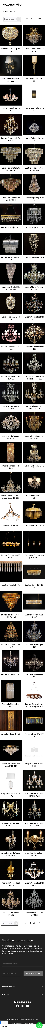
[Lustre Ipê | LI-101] (11, 512)
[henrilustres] (12, 4)
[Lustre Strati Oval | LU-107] (34, 602)
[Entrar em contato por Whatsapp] (39, 1025)
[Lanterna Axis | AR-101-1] (34, 95)
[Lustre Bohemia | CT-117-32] (34, 453)
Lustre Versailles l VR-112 (34, 675)
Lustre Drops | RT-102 (10, 227)
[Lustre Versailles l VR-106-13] (11, 363)
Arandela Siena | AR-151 (34, 79)
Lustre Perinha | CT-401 (11, 318)
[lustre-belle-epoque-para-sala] (34, 423)
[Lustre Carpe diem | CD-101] (11, 542)
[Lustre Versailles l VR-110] (34, 333)
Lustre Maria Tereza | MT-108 (34, 914)
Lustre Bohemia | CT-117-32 (34, 467)
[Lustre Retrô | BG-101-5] (11, 244)
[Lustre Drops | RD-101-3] (34, 214)
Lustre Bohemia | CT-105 (34, 497)
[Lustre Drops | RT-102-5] (11, 214)
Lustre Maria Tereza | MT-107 (11, 914)
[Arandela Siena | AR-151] (34, 65)
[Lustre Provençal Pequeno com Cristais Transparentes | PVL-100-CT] (11, 125)
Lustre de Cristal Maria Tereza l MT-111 (34, 377)
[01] (11, 482)
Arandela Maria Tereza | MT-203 (34, 824)
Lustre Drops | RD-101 (34, 227)
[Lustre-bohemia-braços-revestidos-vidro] (11, 661)
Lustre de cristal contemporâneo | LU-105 (10, 497)
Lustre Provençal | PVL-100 (10, 139)
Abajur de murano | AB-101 (10, 794)
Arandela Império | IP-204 (11, 467)
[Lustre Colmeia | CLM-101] (34, 125)
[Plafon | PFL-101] (11, 35)
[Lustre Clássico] (34, 393)
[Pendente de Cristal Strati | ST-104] (11, 184)
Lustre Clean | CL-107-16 (11, 109)
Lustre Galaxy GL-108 (34, 257)
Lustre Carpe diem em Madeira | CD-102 (34, 705)
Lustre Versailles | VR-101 (34, 884)
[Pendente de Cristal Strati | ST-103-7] (34, 155)
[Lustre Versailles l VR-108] (34, 304)
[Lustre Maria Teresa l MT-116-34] (34, 274)
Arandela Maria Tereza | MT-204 (10, 854)
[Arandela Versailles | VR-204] (11, 870)
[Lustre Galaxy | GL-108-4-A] (34, 244)
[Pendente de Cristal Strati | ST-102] (11, 274)
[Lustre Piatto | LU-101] (34, 512)
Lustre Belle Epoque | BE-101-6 (34, 437)
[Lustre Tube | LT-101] (11, 572)
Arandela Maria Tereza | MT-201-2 (34, 794)
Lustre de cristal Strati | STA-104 (10, 616)
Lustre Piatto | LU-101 (34, 525)
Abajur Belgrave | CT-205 (34, 765)
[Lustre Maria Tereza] (11, 423)
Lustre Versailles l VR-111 (10, 348)
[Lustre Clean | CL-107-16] (11, 95)
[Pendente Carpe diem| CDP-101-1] (34, 542)
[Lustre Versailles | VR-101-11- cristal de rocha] (34, 870)
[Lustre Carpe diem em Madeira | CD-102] (34, 691)
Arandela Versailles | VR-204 (11, 884)
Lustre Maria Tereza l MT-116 (34, 288)
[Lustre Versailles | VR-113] (11, 631)
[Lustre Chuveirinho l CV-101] (34, 35)
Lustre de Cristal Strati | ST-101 (11, 169)
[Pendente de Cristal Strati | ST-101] (11, 155)
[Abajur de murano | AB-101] (11, 780)
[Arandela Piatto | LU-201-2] (11, 691)
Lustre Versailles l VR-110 (34, 348)
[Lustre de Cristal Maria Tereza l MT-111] (34, 363)
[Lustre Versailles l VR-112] (34, 661)
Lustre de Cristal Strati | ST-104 (11, 199)
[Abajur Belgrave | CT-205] (34, 750)
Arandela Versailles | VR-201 (34, 854)
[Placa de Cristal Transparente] (34, 780)
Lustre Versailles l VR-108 (34, 318)
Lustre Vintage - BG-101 (10, 258)
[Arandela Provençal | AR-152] (11, 65)
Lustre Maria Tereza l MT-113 (11, 407)
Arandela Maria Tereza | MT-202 (10, 824)
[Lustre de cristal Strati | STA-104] (11, 602)
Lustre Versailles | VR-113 (10, 645)
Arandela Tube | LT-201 (10, 735)
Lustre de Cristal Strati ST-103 (34, 169)
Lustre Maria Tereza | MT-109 (11, 437)
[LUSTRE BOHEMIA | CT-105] (34, 482)
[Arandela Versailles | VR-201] (34, 840)
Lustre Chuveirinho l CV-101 (34, 50)
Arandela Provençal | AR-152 (11, 79)
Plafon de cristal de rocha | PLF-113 (11, 765)
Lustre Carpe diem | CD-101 (10, 556)
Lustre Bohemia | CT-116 (10, 675)
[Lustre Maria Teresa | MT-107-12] (11, 899)
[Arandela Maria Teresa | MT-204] (11, 840)
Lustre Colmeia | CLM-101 (34, 139)
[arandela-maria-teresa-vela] (34, 810)
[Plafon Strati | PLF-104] (34, 721)
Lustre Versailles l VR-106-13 (10, 377)
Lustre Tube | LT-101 (11, 585)
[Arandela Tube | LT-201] (11, 721)
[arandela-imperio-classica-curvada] (11, 453)
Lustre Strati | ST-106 (34, 586)
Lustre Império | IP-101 (34, 199)
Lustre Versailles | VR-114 (34, 645)
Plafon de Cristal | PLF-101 (10, 50)
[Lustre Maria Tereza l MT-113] (11, 393)
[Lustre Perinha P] (11, 304)
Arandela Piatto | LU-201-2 (11, 705)
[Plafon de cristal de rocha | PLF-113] (11, 750)
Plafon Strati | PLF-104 (34, 735)
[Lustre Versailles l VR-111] (11, 333)
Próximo (40, 18)
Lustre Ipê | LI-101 (11, 525)
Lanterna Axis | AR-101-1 (34, 109)
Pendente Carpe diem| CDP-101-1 (34, 556)
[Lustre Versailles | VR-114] (34, 631)
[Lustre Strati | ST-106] (34, 572)
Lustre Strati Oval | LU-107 (34, 616)
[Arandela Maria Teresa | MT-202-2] (11, 810)
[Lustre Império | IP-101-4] (34, 184)
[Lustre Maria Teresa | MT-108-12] (34, 899)
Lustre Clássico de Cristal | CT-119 (34, 407)
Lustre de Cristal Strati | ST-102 (11, 288)
